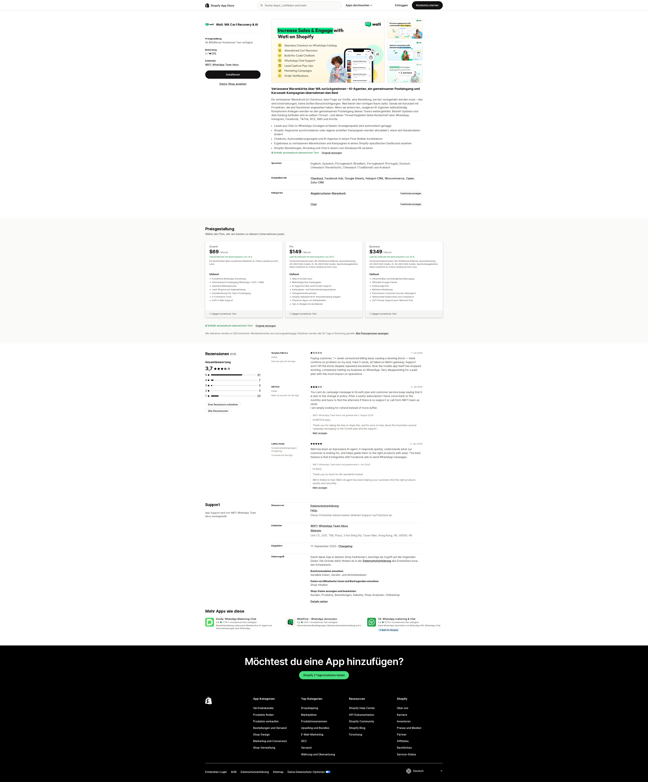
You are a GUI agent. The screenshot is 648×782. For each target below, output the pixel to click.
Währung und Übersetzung (318, 754)
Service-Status (406, 754)
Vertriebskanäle (263, 708)
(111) (213, 53)
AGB (234, 772)
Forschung (355, 734)
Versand (306, 747)
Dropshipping (309, 708)
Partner (402, 734)
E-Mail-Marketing (312, 734)
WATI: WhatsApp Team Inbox (222, 64)
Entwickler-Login (216, 772)
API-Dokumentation (361, 714)
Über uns (402, 708)
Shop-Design (261, 734)
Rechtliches (404, 747)
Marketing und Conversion (270, 741)
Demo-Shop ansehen (233, 84)
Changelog (345, 546)
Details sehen (319, 601)
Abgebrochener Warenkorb (328, 193)
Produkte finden (263, 714)
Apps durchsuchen (357, 5)
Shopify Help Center (362, 708)
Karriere (402, 714)
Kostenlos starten (427, 5)
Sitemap (278, 772)
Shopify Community (361, 721)
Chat (313, 204)
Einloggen (401, 5)
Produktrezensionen (314, 721)
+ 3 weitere (405, 72)
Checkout (316, 178)
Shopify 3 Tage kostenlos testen (324, 675)
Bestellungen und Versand (270, 728)
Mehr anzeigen (320, 433)
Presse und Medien (409, 728)
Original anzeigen (332, 152)
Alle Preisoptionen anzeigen (372, 333)
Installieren (233, 74)
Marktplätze (309, 714)
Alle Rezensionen (218, 410)
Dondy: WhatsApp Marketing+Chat (236, 618)
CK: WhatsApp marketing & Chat (396, 618)
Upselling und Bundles (315, 728)
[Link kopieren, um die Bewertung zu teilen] (289, 352)
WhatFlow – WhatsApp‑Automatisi (317, 618)
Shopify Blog (357, 728)
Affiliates (403, 741)
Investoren (404, 721)
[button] (243, 624)
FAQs (313, 510)
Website (315, 530)
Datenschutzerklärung (324, 506)
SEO (304, 741)
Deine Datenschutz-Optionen (306, 772)
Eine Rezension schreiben (223, 404)
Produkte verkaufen (266, 721)
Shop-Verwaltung (264, 747)
